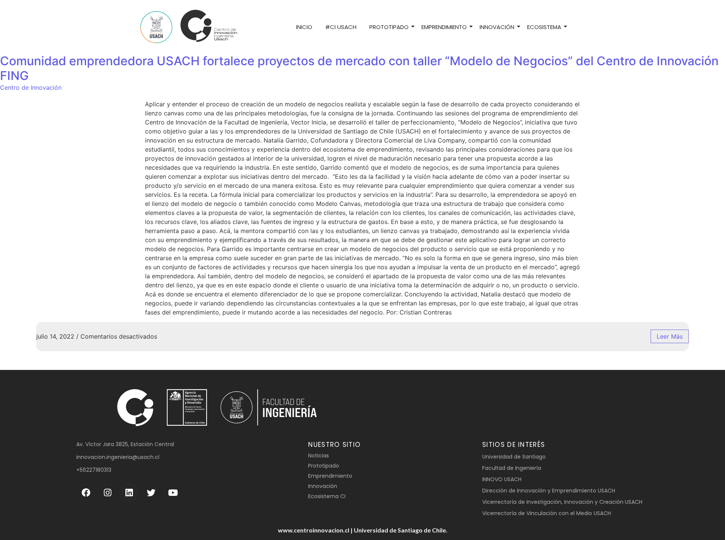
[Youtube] (172, 492)
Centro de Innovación (31, 87)
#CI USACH (340, 27)
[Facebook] (86, 492)
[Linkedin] (129, 492)
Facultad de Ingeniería (511, 468)
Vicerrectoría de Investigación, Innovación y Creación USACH (562, 502)
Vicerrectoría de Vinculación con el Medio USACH (546, 513)
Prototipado (323, 465)
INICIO (304, 27)
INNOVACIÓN (497, 27)
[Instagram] (107, 492)
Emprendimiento (330, 476)
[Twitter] (151, 492)
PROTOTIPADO (389, 27)
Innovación (322, 486)
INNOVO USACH (501, 479)
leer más (670, 336)
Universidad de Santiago (514, 456)
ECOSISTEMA (544, 27)
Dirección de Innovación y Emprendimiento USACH (548, 490)
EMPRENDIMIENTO (444, 27)
